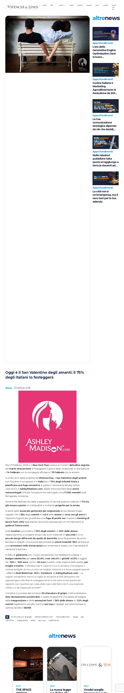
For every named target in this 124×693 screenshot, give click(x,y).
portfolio (80, 5)
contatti (105, 5)
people (89, 5)
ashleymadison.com (44, 617)
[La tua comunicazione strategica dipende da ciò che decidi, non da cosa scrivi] (106, 106)
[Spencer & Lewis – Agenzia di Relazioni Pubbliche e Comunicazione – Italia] (22, 7)
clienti (71, 5)
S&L (51, 5)
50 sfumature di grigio (21, 617)
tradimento (54, 620)
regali (75, 617)
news (97, 5)
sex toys (42, 620)
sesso (33, 620)
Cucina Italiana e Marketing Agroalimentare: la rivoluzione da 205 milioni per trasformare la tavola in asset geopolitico (104, 88)
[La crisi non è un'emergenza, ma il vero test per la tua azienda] (106, 178)
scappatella (22, 620)
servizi (61, 5)
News (8, 387)
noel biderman (63, 617)
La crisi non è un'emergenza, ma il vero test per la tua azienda (105, 196)
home (45, 5)
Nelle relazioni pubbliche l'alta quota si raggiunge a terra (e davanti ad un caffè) (105, 160)
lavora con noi (114, 7)
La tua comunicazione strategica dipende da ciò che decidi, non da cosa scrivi (104, 124)
